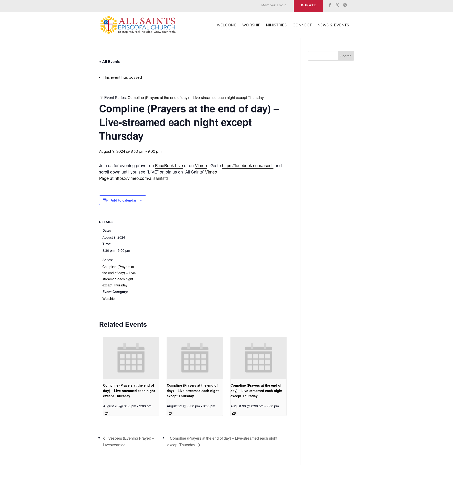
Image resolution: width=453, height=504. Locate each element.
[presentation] (131, 358)
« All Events (109, 61)
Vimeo (201, 165)
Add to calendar (123, 200)
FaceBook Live (169, 165)
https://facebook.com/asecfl (247, 165)
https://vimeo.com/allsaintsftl (141, 178)
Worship (108, 298)
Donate (308, 5)
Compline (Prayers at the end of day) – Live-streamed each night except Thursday (129, 390)
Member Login (274, 5)
